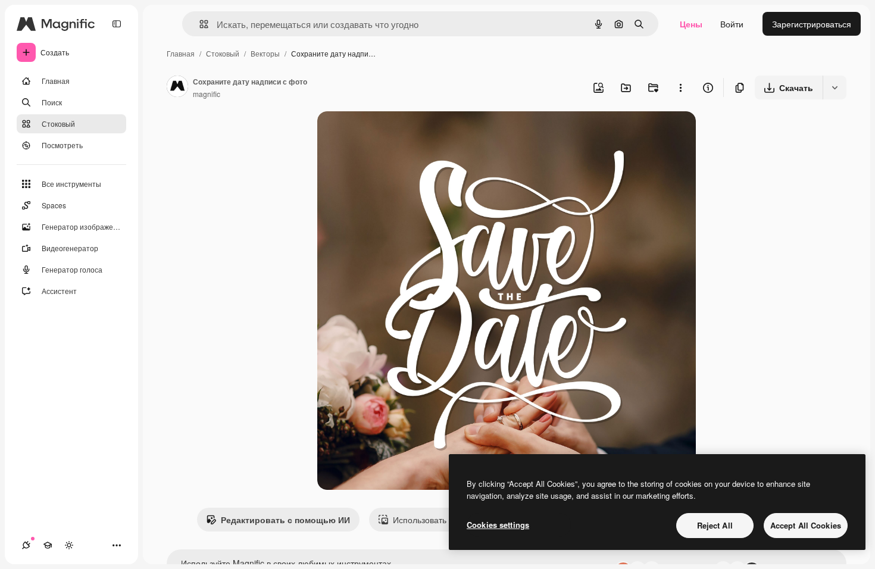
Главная (181, 53)
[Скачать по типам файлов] (834, 87)
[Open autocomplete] (199, 24)
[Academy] (47, 545)
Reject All (715, 525)
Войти (731, 24)
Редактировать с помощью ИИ (285, 520)
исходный (397, 134)
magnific (206, 94)
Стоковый (222, 53)
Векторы (265, 53)
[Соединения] (26, 545)
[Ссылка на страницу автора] (177, 87)
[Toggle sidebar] (116, 23)
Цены (691, 24)
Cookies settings (498, 524)
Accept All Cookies (805, 525)
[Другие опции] (680, 87)
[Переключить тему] (69, 545)
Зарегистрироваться (811, 24)
